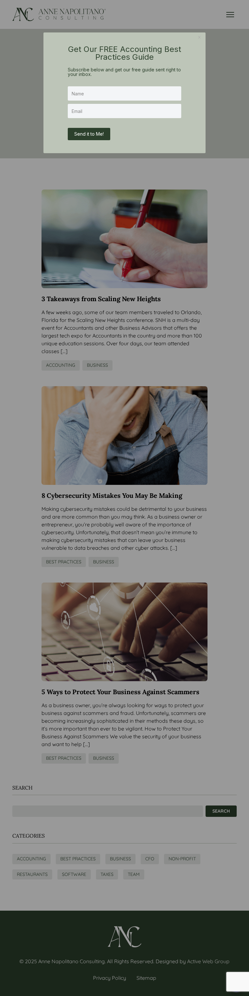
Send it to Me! (89, 134)
